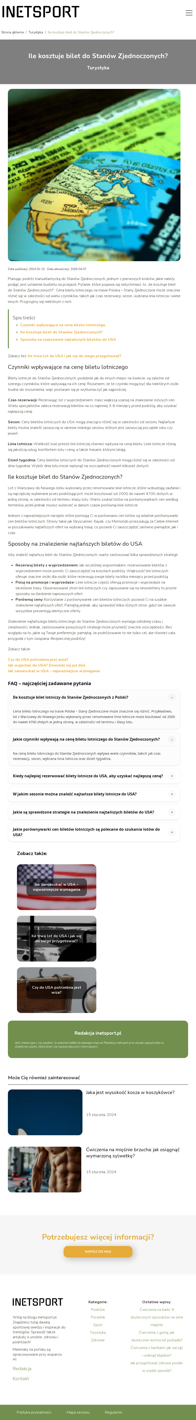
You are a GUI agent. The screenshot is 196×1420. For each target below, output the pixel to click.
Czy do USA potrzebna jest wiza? (38, 659)
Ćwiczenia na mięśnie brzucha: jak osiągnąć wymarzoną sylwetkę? (133, 1153)
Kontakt (21, 1379)
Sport (98, 1325)
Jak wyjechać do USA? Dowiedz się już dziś (46, 665)
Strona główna (13, 32)
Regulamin (113, 1412)
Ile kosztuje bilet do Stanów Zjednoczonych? (61, 332)
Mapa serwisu (78, 1412)
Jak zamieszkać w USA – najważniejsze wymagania (54, 671)
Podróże (98, 1309)
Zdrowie (98, 1340)
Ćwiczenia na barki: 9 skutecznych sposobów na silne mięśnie (157, 1317)
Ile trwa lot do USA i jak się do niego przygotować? (74, 356)
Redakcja (22, 1369)
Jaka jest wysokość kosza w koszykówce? (130, 1092)
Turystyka (36, 32)
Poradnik (98, 1317)
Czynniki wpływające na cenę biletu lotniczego (62, 325)
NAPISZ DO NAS (98, 1252)
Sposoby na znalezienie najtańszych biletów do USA (68, 339)
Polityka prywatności (34, 1412)
